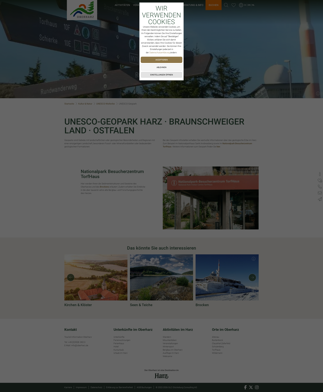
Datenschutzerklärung (159, 52)
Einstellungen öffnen (161, 75)
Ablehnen (161, 67)
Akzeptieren (161, 60)
